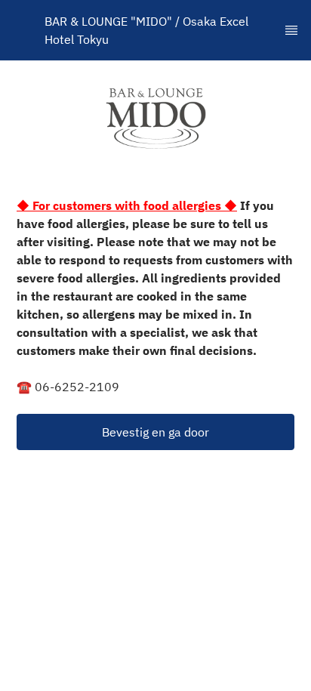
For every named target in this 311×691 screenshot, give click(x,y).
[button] (155, 432)
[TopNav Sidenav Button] (291, 30)
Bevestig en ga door (155, 432)
